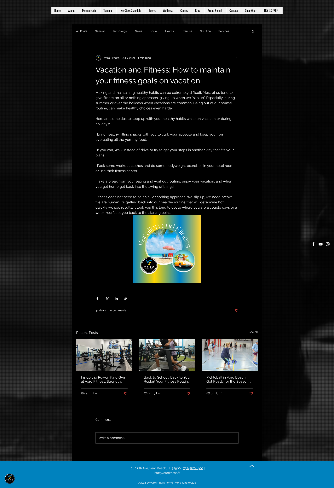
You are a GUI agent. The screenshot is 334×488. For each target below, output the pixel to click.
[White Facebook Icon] (313, 244)
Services (223, 31)
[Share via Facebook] (97, 298)
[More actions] (236, 57)
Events (169, 31)
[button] (168, 10)
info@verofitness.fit (167, 473)
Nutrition (205, 31)
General (100, 31)
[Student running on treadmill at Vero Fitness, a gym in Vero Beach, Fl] (167, 355)
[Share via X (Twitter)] (107, 298)
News (138, 31)
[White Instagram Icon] (327, 244)
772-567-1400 (193, 468)
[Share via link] (126, 298)
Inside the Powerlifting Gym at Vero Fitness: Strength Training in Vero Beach (103, 379)
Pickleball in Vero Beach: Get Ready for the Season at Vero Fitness (229, 379)
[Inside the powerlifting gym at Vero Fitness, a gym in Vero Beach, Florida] (104, 355)
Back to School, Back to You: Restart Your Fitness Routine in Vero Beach (167, 379)
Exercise (186, 31)
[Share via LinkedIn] (116, 298)
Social (154, 31)
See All (253, 332)
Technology (119, 31)
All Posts (81, 31)
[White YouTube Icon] (320, 244)
